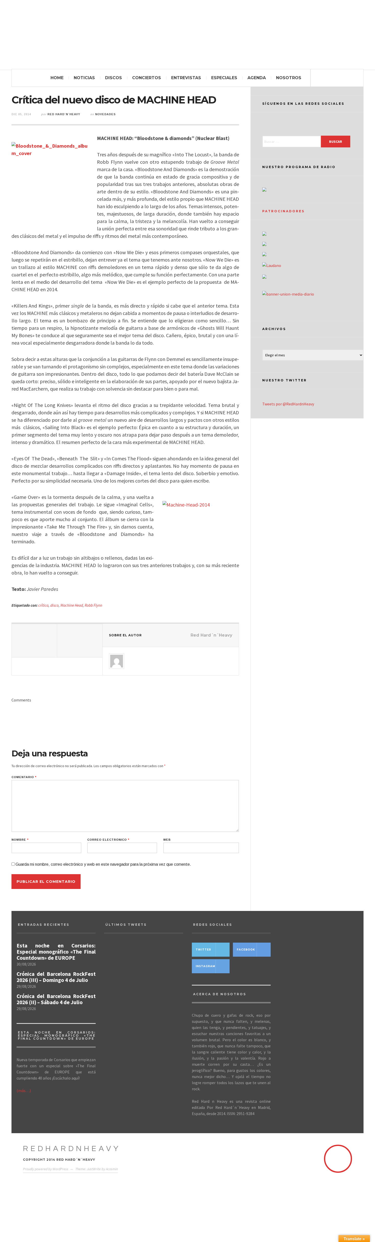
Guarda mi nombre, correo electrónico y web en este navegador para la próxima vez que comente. (103, 864)
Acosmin (112, 1169)
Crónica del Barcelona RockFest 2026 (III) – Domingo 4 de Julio (56, 977)
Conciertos (146, 77)
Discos (113, 77)
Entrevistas (186, 77)
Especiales (224, 77)
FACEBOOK (246, 949)
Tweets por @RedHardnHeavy (288, 403)
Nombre (20, 839)
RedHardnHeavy (72, 1149)
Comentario (23, 777)
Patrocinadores (283, 211)
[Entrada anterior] (34, 640)
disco (54, 605)
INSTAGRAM (205, 966)
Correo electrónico (108, 839)
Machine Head (71, 605)
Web (167, 839)
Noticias (84, 77)
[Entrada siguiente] (80, 640)
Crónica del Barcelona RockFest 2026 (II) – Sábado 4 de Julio (56, 999)
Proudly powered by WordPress (45, 1169)
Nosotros (288, 77)
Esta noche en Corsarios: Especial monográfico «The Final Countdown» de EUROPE (56, 952)
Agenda (256, 77)
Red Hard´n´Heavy (63, 114)
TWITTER (203, 949)
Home (57, 77)
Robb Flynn (93, 605)
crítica (43, 605)
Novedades (105, 114)
